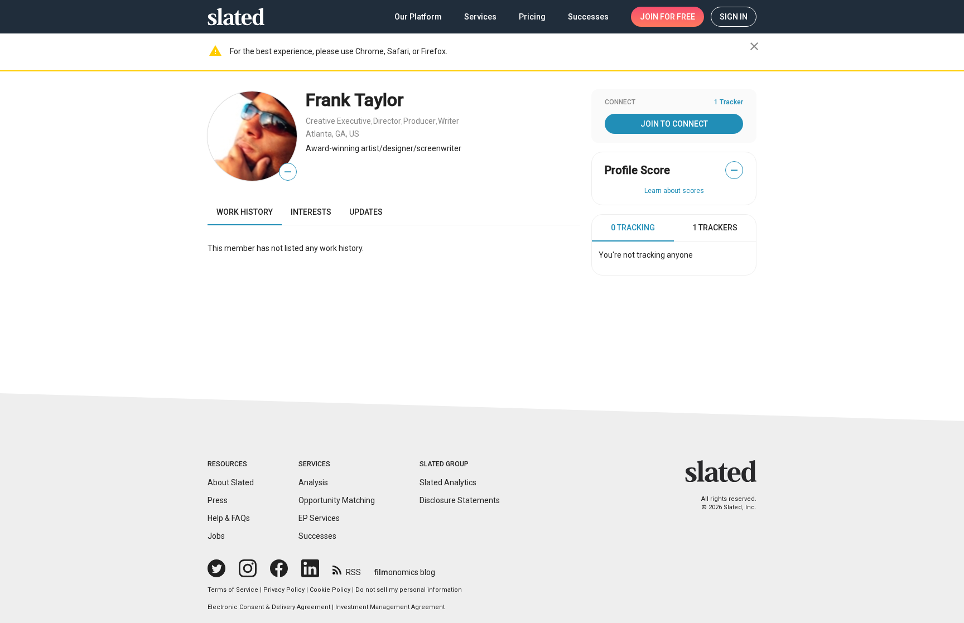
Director (387, 121)
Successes (317, 536)
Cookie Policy (330, 589)
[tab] (633, 228)
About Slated (231, 482)
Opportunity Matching (336, 500)
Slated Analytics (448, 482)
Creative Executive (338, 121)
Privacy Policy (284, 589)
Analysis (313, 482)
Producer (419, 121)
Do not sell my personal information (408, 589)
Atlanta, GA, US (332, 133)
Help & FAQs (229, 518)
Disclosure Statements (460, 500)
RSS (353, 572)
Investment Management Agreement (390, 607)
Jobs (216, 536)
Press (218, 500)
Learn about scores (674, 191)
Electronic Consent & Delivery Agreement (269, 607)
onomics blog (404, 572)
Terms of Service (233, 589)
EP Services (319, 518)
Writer (448, 121)
